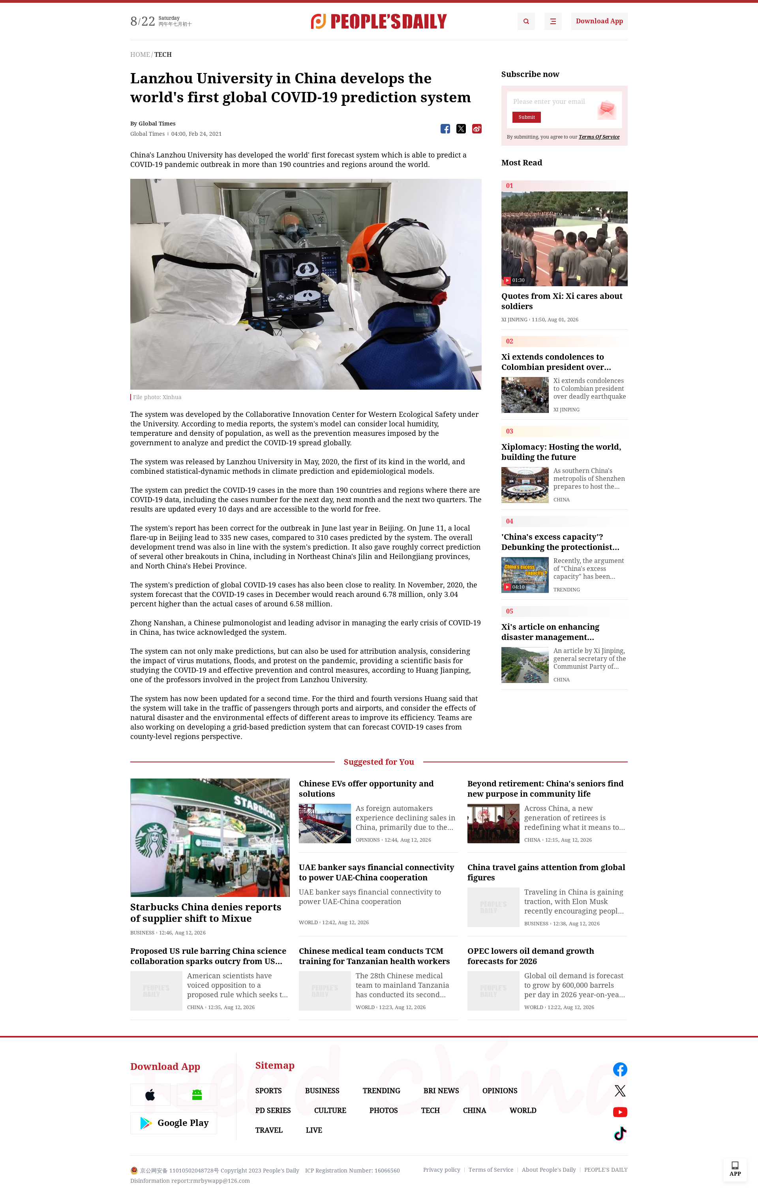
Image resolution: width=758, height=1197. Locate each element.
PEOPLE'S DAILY (606, 1170)
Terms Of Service (599, 137)
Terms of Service (491, 1170)
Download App (599, 21)
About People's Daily (549, 1170)
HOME (140, 54)
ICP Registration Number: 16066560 (352, 1170)
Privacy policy (441, 1170)
